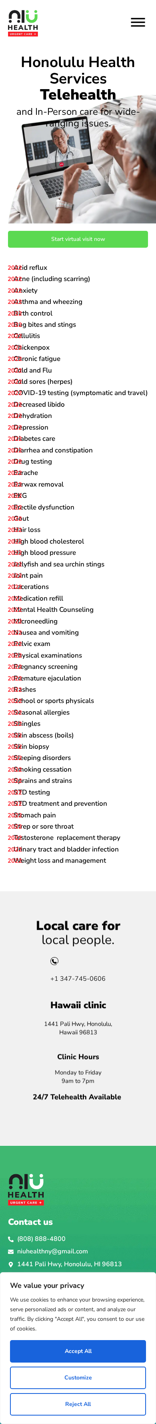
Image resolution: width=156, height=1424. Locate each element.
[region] (78, 1348)
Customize (78, 1377)
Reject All (78, 1404)
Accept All (78, 1351)
